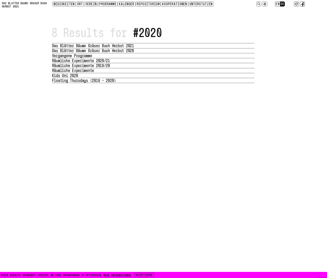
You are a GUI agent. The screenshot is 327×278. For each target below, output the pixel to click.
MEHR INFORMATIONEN (117, 275)
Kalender (126, 4)
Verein (91, 4)
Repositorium (148, 4)
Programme (108, 4)
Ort (80, 4)
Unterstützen (201, 4)
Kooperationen (174, 4)
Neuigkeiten (64, 4)
